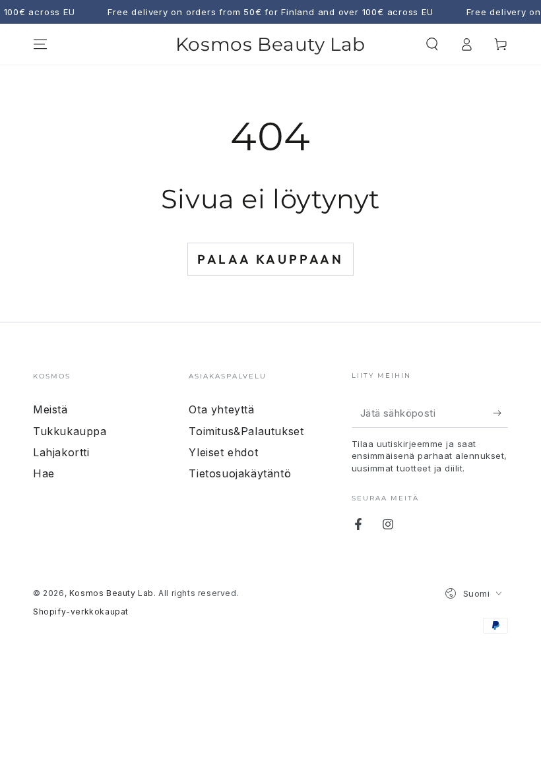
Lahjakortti (61, 452)
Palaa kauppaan (270, 259)
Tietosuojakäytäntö (240, 473)
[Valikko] (40, 44)
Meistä (50, 409)
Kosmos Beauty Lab (111, 593)
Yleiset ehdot (223, 452)
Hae (44, 473)
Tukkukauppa (70, 431)
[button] (432, 44)
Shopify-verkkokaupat (81, 611)
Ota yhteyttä (221, 409)
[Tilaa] (500, 412)
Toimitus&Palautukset (246, 431)
